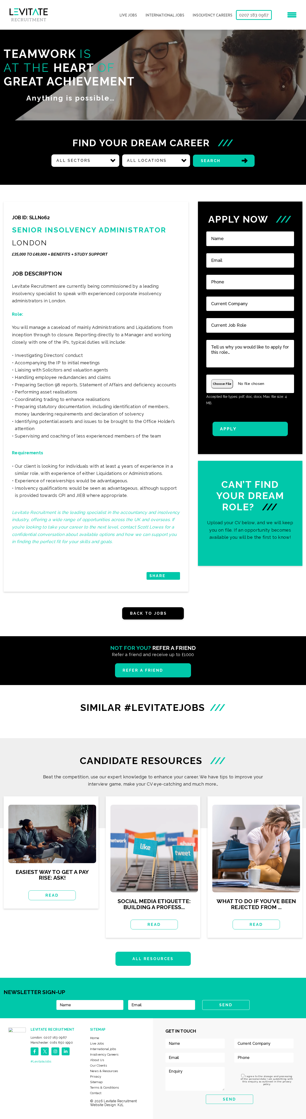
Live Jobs (128, 15)
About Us (97, 1060)
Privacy (95, 1076)
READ (52, 895)
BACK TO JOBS (148, 613)
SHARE (157, 576)
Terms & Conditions (104, 1087)
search (210, 160)
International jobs (165, 15)
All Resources (153, 958)
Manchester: (52, 1042)
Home (94, 1038)
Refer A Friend (143, 670)
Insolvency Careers (212, 15)
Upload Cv (250, 513)
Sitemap (96, 1082)
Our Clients (98, 1065)
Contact (96, 1093)
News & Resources (104, 1071)
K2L (121, 1105)
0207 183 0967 (254, 14)
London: (49, 1037)
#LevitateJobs (41, 1061)
